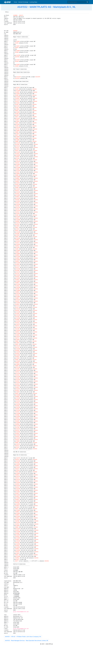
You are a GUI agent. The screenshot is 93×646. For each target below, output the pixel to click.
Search (87, 2)
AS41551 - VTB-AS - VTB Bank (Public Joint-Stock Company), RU (23, 636)
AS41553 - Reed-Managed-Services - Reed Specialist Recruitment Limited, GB (26, 640)
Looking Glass (33, 2)
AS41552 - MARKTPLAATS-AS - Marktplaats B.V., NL (46, 6)
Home (15, 2)
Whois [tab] (7, 12)
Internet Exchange (23, 2)
